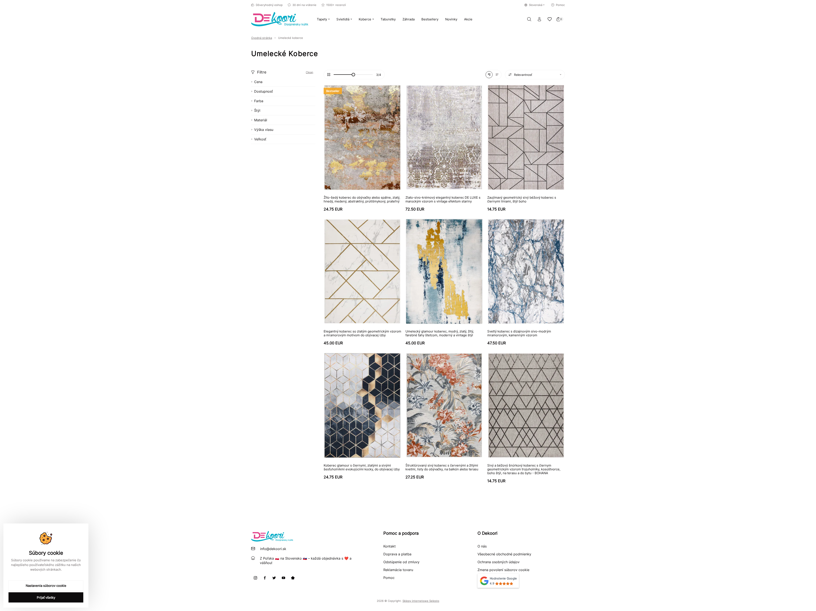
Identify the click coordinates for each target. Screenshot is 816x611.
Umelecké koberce (290, 38)
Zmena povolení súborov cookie (503, 570)
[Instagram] (255, 578)
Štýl (257, 110)
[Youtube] (283, 578)
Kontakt (389, 546)
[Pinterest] (293, 578)
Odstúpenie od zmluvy (401, 562)
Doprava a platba (397, 554)
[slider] (353, 74)
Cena (258, 82)
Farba (258, 101)
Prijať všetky (46, 597)
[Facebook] (265, 578)
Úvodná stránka (261, 38)
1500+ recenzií (336, 5)
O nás (482, 546)
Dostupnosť (263, 91)
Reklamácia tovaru (398, 570)
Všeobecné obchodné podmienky (504, 554)
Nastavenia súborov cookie (46, 586)
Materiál (260, 120)
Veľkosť (260, 139)
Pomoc (560, 5)
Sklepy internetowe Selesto (420, 601)
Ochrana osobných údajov (498, 562)
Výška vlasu (263, 129)
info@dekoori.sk (273, 549)
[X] (274, 578)
